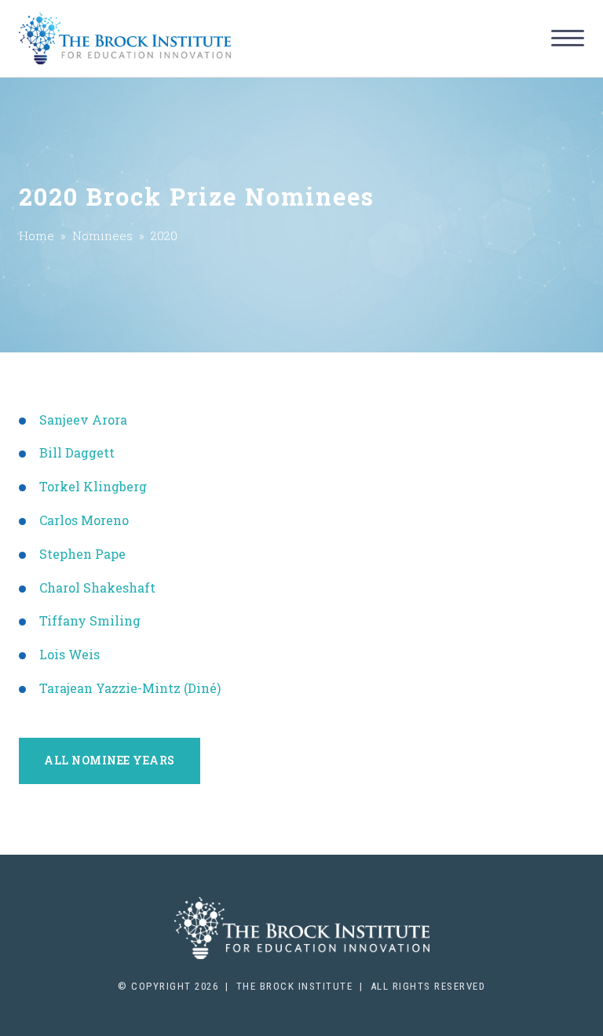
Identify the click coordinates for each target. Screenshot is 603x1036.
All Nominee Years (109, 760)
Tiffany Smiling (90, 620)
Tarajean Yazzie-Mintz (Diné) (130, 688)
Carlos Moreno (84, 520)
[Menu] (567, 38)
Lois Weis (69, 654)
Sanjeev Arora (83, 419)
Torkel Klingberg (93, 486)
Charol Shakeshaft (97, 587)
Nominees (102, 235)
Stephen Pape (82, 553)
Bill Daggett (77, 452)
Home (36, 235)
